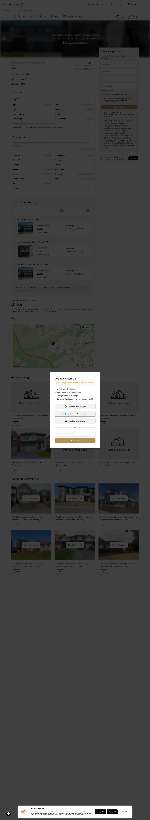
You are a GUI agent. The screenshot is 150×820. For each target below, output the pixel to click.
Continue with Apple (77, 421)
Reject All (112, 812)
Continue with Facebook (77, 414)
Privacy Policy (79, 814)
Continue (75, 441)
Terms (69, 814)
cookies (38, 812)
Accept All (100, 812)
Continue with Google (77, 406)
